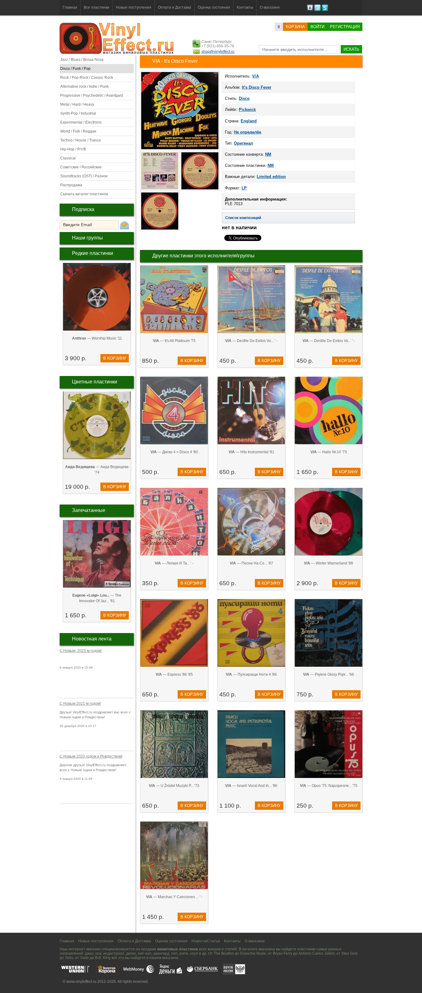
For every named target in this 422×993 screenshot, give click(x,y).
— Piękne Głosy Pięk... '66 (328, 674)
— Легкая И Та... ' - (174, 563)
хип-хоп (144, 953)
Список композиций (243, 218)
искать (351, 49)
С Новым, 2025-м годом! (81, 651)
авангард (161, 953)
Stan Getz (349, 953)
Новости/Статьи (206, 941)
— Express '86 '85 (174, 674)
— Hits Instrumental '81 (251, 452)
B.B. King (103, 958)
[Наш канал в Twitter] (317, 10)
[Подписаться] (124, 225)
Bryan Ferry (282, 953)
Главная (70, 7)
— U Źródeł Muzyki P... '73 (174, 786)
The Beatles (224, 953)
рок (98, 953)
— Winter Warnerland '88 (328, 563)
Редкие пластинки (92, 253)
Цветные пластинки (94, 381)
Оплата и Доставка (174, 7)
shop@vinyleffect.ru (217, 51)
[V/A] (180, 150)
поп (174, 953)
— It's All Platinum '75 (174, 341)
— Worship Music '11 (97, 338)
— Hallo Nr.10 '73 (328, 452)
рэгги (183, 953)
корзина (295, 26)
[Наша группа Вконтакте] (310, 10)
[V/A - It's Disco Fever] (160, 190)
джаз (89, 953)
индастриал (113, 953)
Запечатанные (88, 510)
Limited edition (271, 176)
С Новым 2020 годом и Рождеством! (91, 756)
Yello (69, 958)
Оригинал (243, 143)
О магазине (270, 7)
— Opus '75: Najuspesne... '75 (328, 786)
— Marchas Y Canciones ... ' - (174, 897)
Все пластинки (96, 7)
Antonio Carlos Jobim (316, 953)
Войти (317, 26)
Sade (84, 958)
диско (131, 953)
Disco (244, 98)
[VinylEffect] (325, 10)
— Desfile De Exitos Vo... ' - (251, 341)
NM (268, 154)
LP (244, 188)
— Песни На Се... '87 (251, 563)
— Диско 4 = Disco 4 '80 (174, 452)
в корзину (114, 358)
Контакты (245, 7)
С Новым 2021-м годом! (80, 703)
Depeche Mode (253, 953)
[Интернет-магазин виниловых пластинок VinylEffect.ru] (117, 52)
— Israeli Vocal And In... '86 (251, 786)
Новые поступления (133, 7)
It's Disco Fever (256, 87)
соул (194, 953)
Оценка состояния (214, 7)
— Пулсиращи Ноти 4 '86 (251, 674)
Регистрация (345, 26)
